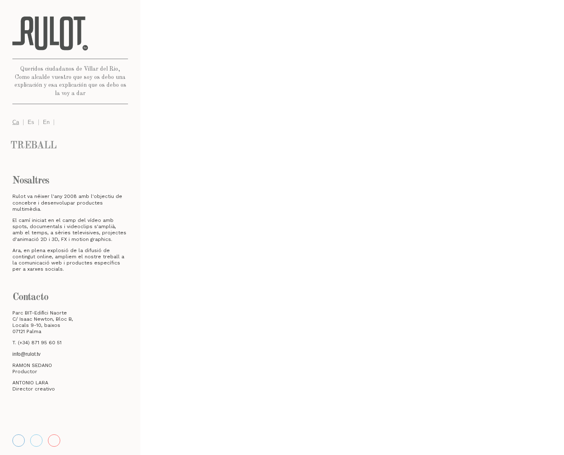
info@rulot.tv (26, 354)
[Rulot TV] (70, 33)
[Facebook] (18, 440)
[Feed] (54, 440)
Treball (33, 146)
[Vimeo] (36, 440)
